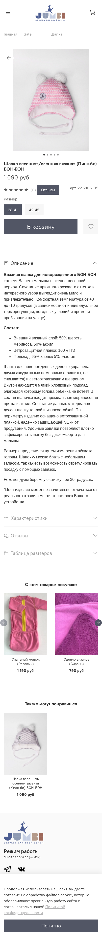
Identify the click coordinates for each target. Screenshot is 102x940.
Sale (28, 34)
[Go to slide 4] (54, 155)
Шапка (56, 34)
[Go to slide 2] (47, 155)
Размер (10, 199)
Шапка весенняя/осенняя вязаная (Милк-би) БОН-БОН (25, 783)
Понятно (51, 925)
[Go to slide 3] (51, 155)
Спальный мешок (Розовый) (26, 661)
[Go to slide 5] (58, 155)
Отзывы (48, 189)
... (41, 34)
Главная (10, 34)
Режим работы (21, 851)
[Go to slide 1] (44, 155)
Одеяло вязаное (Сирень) (77, 661)
